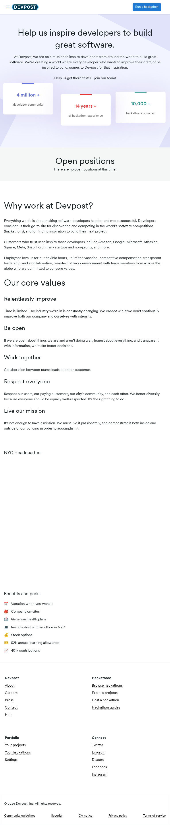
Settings (11, 760)
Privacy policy (117, 815)
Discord (98, 760)
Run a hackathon (146, 7)
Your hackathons (18, 752)
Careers (11, 693)
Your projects (15, 745)
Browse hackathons (107, 686)
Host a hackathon (105, 700)
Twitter (97, 745)
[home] (25, 7)
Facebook (99, 767)
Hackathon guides (106, 707)
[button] (8, 7)
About (9, 686)
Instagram (99, 775)
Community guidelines (19, 815)
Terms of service (154, 815)
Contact (11, 707)
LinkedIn (98, 752)
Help (8, 715)
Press (9, 700)
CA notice (86, 815)
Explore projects (105, 693)
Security (56, 815)
